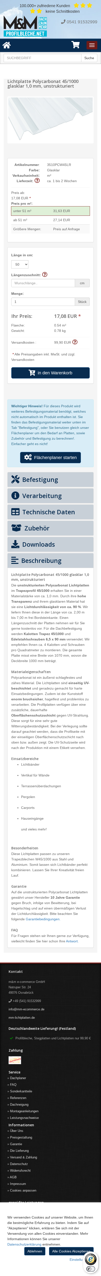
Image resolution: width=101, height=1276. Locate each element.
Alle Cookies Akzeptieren (71, 1251)
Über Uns (16, 1131)
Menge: (17, 294)
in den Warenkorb (53, 372)
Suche (89, 58)
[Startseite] (25, 26)
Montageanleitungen (24, 1111)
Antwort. (72, 941)
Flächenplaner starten (54, 457)
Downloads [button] (38, 544)
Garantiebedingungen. (43, 919)
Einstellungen (80, 1260)
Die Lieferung (19, 1151)
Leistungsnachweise (24, 1118)
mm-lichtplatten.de (22, 1017)
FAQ (13, 1084)
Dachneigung (19, 1104)
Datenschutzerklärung (24, 1244)
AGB (13, 1177)
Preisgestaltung (21, 1137)
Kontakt (16, 971)
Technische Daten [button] (48, 512)
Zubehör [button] (36, 528)
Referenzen (18, 1098)
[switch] (90, 1269)
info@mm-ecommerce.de (26, 1009)
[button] (75, 46)
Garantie (16, 1144)
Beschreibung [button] (41, 560)
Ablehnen (34, 1251)
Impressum (18, 1184)
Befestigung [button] (39, 479)
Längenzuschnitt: (26, 275)
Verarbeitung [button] (41, 495)
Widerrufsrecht (20, 1170)
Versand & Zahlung (23, 1157)
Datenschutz (19, 1164)
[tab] (50, 479)
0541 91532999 (82, 21)
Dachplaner (18, 1078)
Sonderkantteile (21, 1091)
